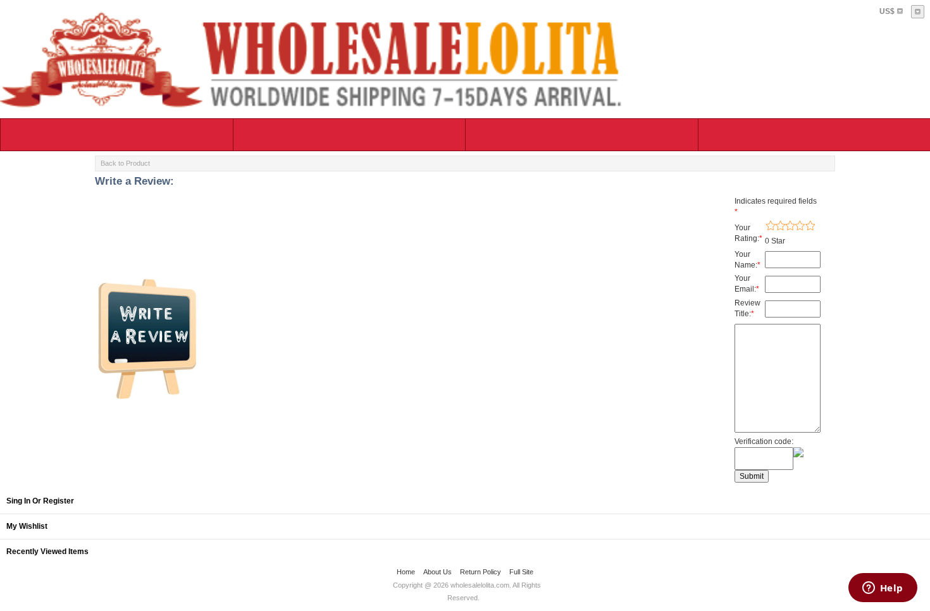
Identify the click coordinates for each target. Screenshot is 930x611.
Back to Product (125, 163)
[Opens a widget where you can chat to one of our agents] (882, 589)
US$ (887, 11)
